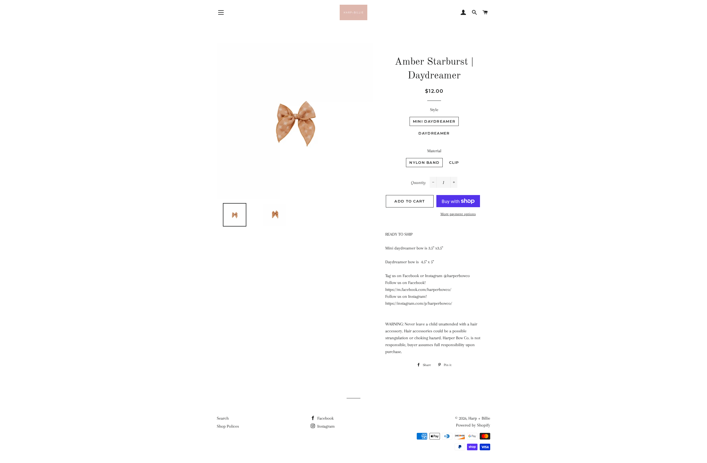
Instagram (325, 426)
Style (434, 109)
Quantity (418, 182)
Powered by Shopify (473, 425)
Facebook (325, 418)
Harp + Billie (479, 418)
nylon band (424, 162)
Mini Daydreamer (434, 121)
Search (223, 418)
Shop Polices (228, 426)
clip (454, 162)
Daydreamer (434, 133)
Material (434, 150)
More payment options (458, 214)
